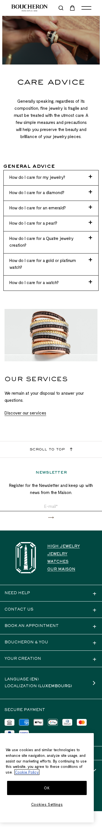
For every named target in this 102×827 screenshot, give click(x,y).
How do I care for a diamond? (36, 192)
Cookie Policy (27, 772)
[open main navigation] (86, 8)
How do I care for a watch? (34, 282)
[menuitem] (72, 8)
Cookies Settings (47, 804)
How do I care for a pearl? (33, 222)
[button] (51, 517)
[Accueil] (26, 558)
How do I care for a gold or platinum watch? (42, 264)
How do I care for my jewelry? (37, 177)
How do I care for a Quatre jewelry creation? (41, 242)
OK (47, 788)
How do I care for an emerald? (37, 207)
